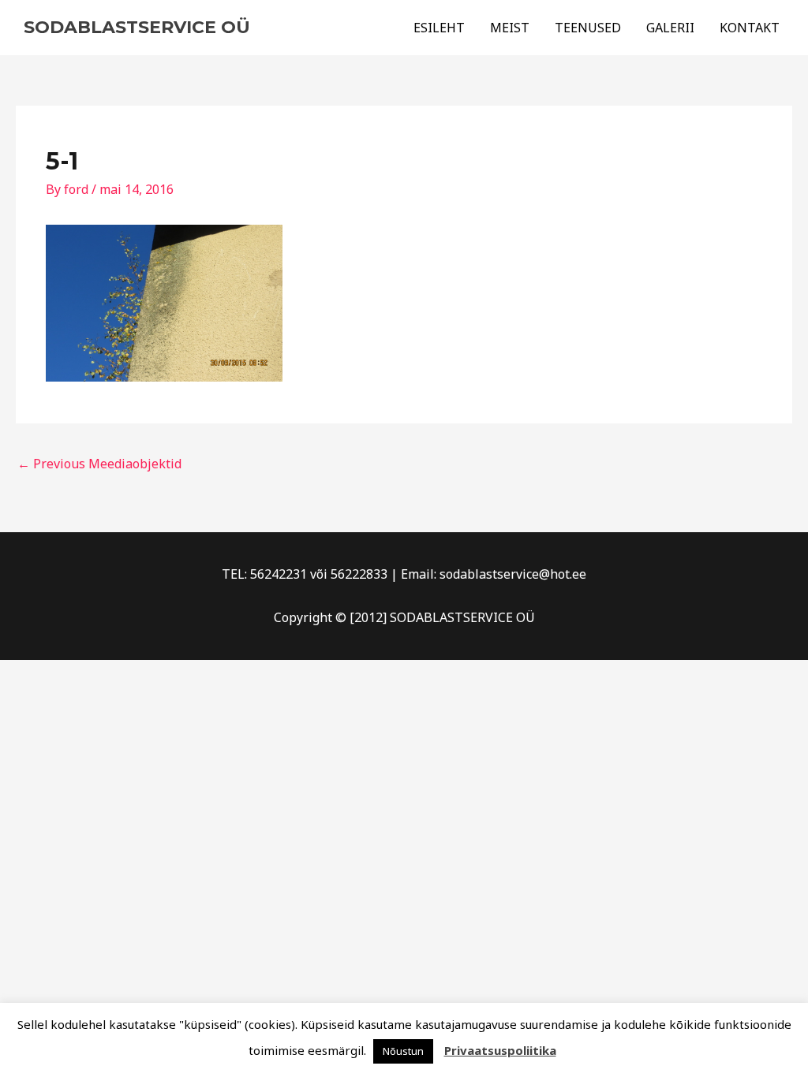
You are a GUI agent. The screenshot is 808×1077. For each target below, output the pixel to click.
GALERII (670, 27)
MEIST (509, 27)
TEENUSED (588, 27)
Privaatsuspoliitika (500, 1050)
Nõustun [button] (403, 1051)
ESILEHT (439, 27)
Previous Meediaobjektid (99, 463)
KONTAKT (750, 27)
